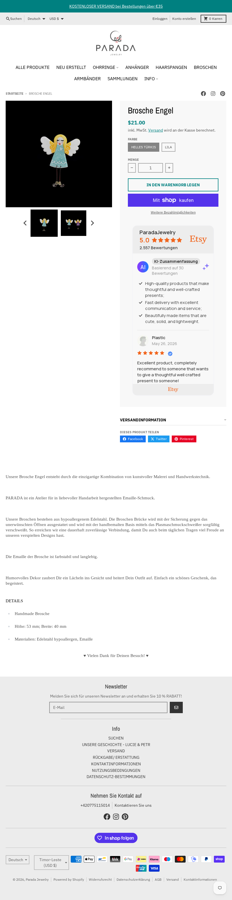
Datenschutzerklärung (133, 879)
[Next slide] (92, 223)
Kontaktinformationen (200, 879)
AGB (158, 879)
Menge (133, 160)
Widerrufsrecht (100, 879)
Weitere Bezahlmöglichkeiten (173, 212)
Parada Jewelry (37, 879)
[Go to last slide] (25, 223)
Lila (168, 147)
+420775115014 (95, 805)
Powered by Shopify (68, 879)
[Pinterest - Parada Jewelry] (222, 93)
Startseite (14, 94)
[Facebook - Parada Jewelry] (203, 93)
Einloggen (159, 18)
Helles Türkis (143, 147)
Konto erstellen (184, 18)
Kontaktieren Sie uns (133, 805)
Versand (155, 130)
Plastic (158, 337)
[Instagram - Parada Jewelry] (213, 93)
